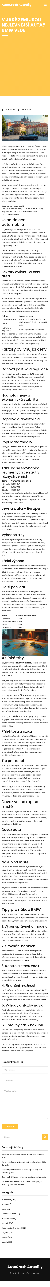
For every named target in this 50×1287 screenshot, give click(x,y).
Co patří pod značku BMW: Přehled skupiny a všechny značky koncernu (22, 1183)
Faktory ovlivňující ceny (12, 208)
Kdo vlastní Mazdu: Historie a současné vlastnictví (24, 1177)
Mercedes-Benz (11, 1213)
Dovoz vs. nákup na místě (26, 211)
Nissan (7, 1237)
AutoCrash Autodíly (16, 5)
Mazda (7, 1242)
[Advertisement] (25, 63)
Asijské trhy (7, 211)
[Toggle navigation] (45, 5)
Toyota (7, 1232)
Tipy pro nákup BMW (11, 214)
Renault (7, 1223)
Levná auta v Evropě (34, 208)
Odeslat (10, 1126)
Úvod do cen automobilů (13, 206)
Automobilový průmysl (14, 1228)
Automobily (9, 1199)
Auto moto (9, 1218)
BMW (6, 1209)
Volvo (6, 1204)
